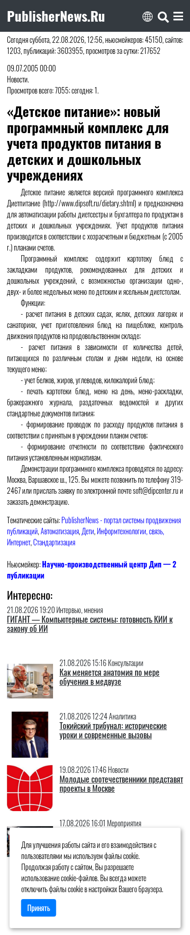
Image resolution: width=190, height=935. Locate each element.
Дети (88, 531)
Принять (38, 907)
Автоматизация (60, 531)
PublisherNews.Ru (56, 15)
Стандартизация (54, 542)
